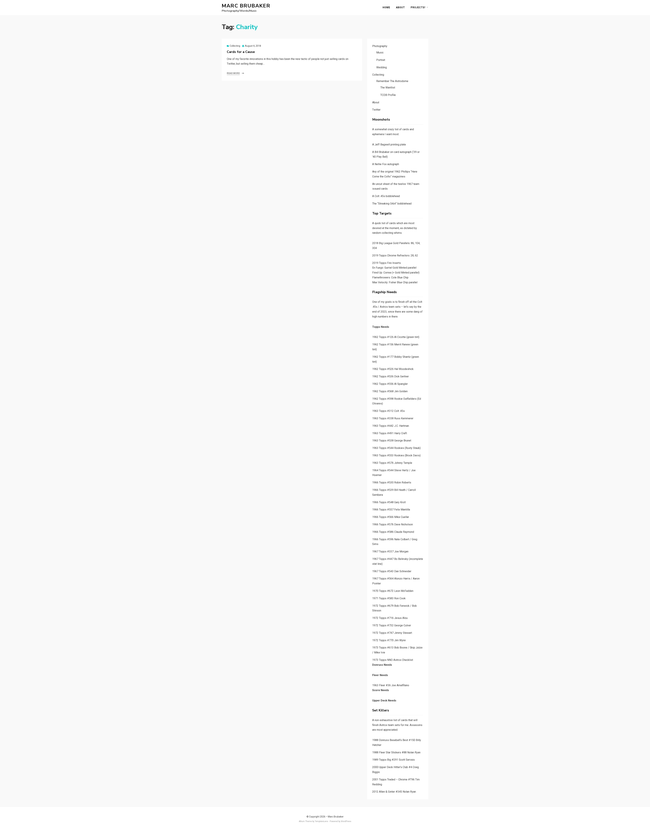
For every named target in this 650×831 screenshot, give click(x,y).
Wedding (381, 67)
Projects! (418, 7)
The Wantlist (387, 87)
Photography (379, 46)
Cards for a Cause (241, 52)
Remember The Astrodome (392, 81)
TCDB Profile (388, 95)
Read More (233, 73)
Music (380, 52)
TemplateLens (321, 821)
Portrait (380, 60)
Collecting (235, 45)
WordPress (346, 821)
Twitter (376, 109)
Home (386, 7)
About (400, 7)
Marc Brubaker (246, 5)
